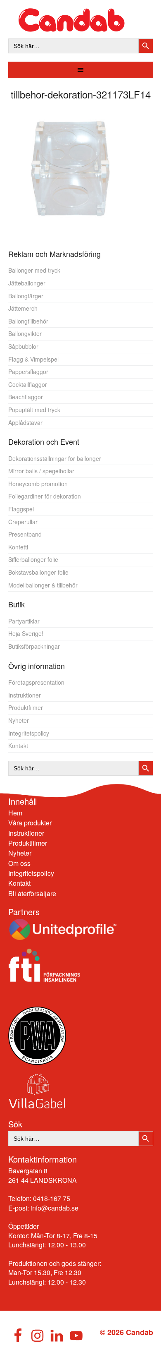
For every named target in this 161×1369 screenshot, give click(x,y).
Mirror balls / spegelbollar (41, 471)
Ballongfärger (25, 296)
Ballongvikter (25, 333)
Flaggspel (21, 509)
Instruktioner (24, 695)
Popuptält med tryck (34, 409)
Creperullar (23, 522)
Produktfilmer (25, 707)
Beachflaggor (25, 397)
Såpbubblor (23, 346)
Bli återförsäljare (32, 893)
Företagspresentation (36, 682)
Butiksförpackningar (34, 646)
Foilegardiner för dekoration (44, 496)
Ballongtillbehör (28, 321)
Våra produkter (30, 822)
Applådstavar (25, 422)
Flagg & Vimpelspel (33, 359)
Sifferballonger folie (33, 559)
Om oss (19, 863)
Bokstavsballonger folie (38, 572)
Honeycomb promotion (38, 484)
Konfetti (18, 547)
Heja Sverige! (25, 633)
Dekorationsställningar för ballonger (54, 458)
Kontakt (18, 745)
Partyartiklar (24, 621)
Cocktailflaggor (27, 384)
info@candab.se (54, 1208)
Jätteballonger (26, 283)
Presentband (25, 534)
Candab (80, 20)
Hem (15, 813)
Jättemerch (23, 308)
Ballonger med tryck (34, 270)
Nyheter (18, 720)
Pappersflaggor (28, 371)
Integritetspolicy (28, 733)
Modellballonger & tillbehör (43, 585)
